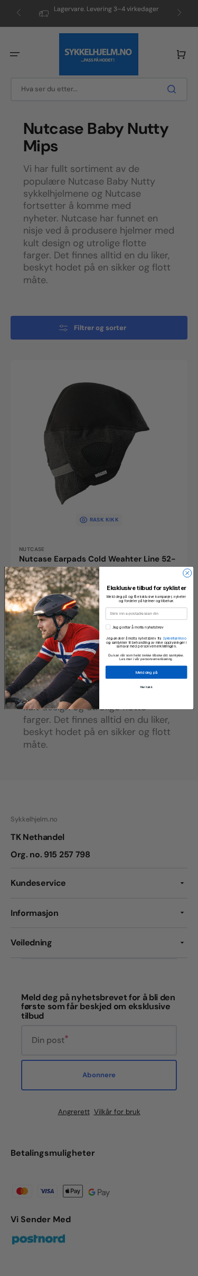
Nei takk (146, 687)
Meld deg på (146, 672)
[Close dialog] (187, 573)
